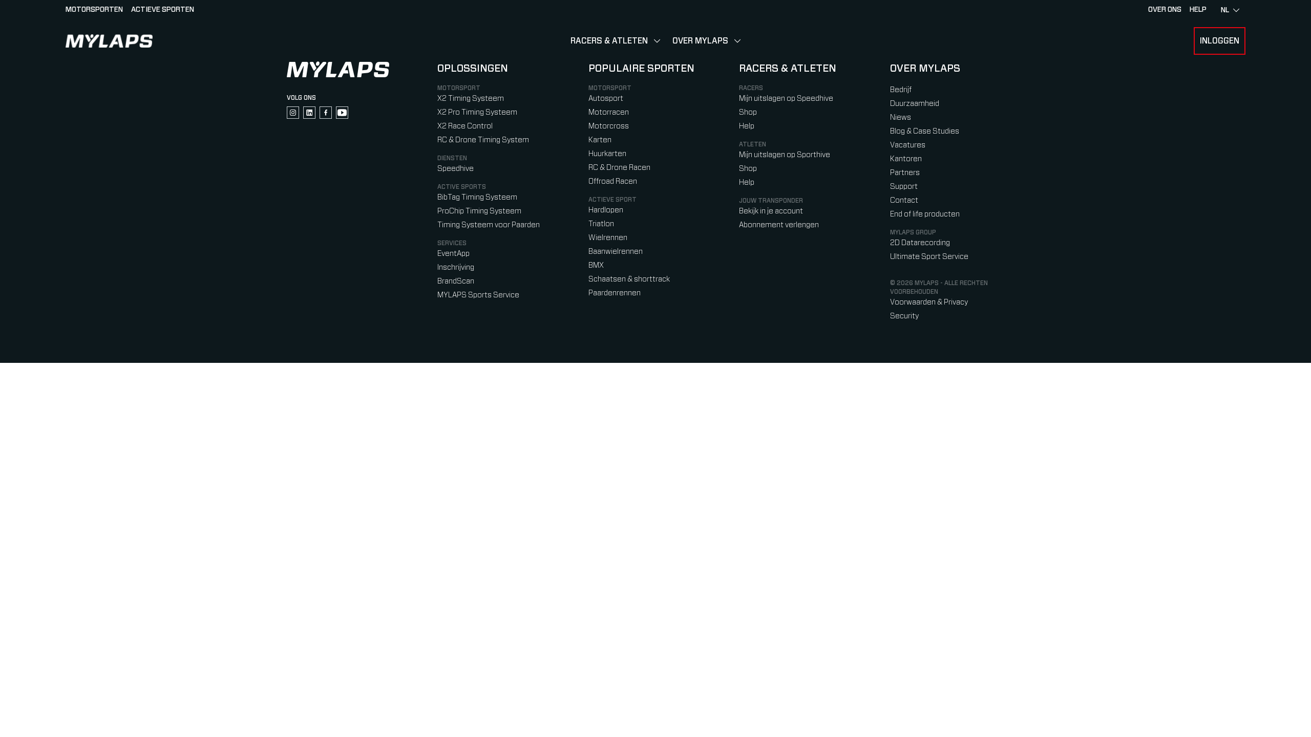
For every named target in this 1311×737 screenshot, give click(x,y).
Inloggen (1219, 41)
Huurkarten (607, 154)
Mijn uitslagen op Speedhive (786, 98)
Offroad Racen (612, 181)
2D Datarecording (920, 243)
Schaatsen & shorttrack (629, 279)
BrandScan (455, 281)
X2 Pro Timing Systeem (477, 112)
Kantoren (906, 159)
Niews (900, 117)
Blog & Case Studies (924, 131)
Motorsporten (94, 9)
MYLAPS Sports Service (478, 295)
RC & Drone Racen (619, 167)
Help (746, 126)
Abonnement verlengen (779, 225)
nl (1225, 10)
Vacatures (907, 145)
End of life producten (925, 214)
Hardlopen (605, 210)
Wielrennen (607, 238)
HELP (1198, 9)
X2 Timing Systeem (470, 98)
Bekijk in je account (771, 211)
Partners (905, 173)
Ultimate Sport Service (929, 257)
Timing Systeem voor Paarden (488, 225)
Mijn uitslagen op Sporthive (784, 155)
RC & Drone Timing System (483, 140)
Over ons (1164, 9)
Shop (748, 112)
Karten (599, 140)
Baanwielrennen (615, 251)
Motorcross (608, 126)
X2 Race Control (465, 126)
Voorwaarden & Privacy (929, 302)
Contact (904, 200)
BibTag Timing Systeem (477, 197)
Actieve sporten (162, 9)
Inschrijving (455, 267)
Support (904, 186)
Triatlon (601, 224)
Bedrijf (901, 90)
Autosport (605, 98)
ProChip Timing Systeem (479, 211)
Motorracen (608, 112)
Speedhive (455, 168)
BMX (596, 265)
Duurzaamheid (914, 103)
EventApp (453, 253)
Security (904, 316)
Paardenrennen (614, 293)
